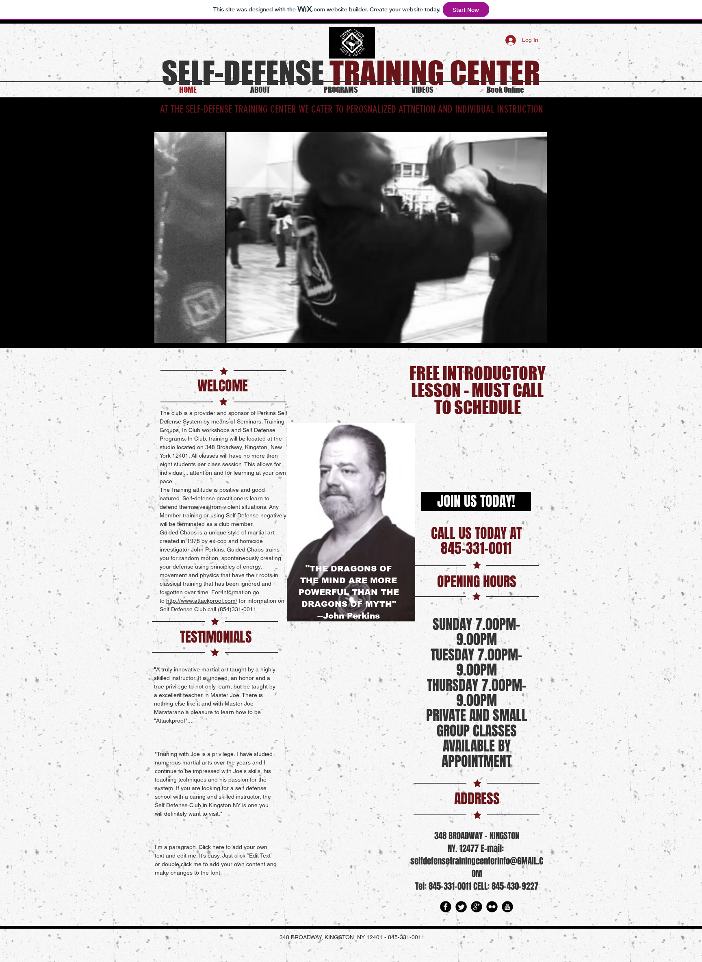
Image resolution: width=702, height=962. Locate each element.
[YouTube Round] (507, 906)
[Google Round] (476, 906)
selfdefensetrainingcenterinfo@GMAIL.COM (476, 867)
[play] (530, 336)
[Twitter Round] (461, 906)
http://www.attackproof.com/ (201, 600)
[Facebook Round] (445, 906)
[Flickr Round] (492, 906)
